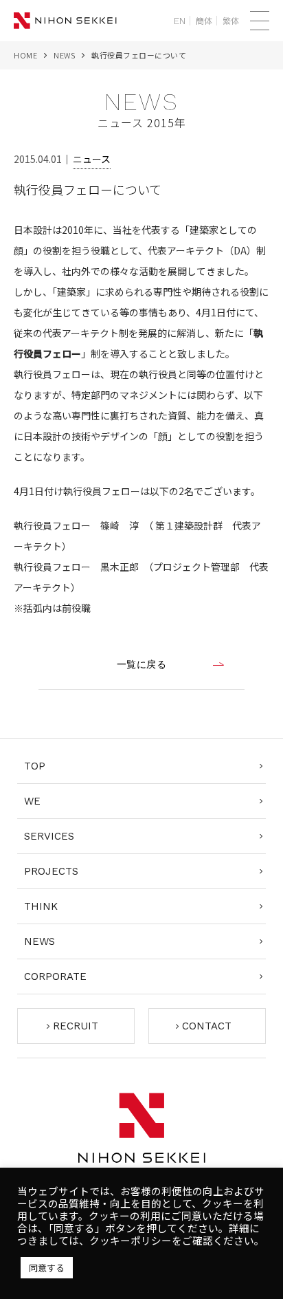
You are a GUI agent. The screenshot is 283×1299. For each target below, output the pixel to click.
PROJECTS (51, 871)
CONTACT (206, 1026)
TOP (34, 766)
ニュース (92, 159)
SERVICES (49, 836)
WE (32, 801)
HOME (25, 55)
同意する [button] (47, 1267)
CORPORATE (55, 976)
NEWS (64, 55)
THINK (41, 906)
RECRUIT (75, 1026)
